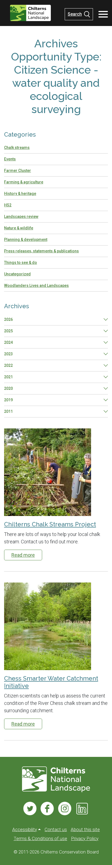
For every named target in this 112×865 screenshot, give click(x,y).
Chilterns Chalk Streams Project (50, 524)
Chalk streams (17, 147)
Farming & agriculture (23, 182)
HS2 (7, 205)
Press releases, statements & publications (41, 251)
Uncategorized (17, 274)
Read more (23, 555)
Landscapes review (21, 216)
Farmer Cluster (17, 170)
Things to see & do (20, 262)
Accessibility (24, 829)
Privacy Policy (84, 838)
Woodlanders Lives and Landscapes (36, 285)
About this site (85, 829)
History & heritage (20, 193)
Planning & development (25, 239)
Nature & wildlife (18, 228)
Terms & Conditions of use (40, 838)
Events (10, 159)
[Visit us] (30, 808)
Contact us (56, 829)
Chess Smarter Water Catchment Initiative (51, 682)
